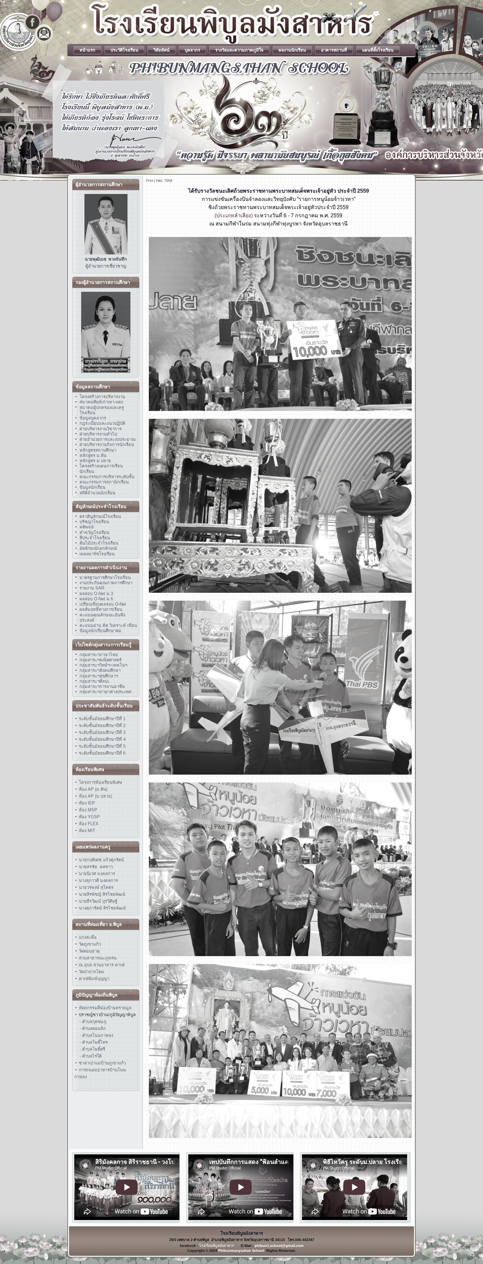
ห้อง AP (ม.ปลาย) (95, 796)
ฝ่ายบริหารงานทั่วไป (98, 434)
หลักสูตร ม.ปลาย (95, 460)
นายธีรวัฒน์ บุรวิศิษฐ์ (97, 901)
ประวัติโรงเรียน (124, 50)
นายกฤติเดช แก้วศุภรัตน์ (101, 859)
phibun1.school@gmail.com (279, 1246)
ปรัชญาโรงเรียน (94, 521)
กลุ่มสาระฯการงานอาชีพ (102, 686)
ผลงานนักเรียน (292, 50)
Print (149, 180)
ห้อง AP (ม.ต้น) (92, 789)
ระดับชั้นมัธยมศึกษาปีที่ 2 (102, 725)
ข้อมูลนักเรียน (92, 487)
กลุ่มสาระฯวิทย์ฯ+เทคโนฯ (103, 665)
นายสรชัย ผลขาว (96, 866)
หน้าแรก (87, 50)
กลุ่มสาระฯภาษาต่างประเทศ (105, 691)
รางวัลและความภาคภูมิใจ (239, 50)
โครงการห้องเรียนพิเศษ (100, 782)
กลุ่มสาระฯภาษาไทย (99, 654)
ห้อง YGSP (89, 816)
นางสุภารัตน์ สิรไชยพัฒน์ (102, 908)
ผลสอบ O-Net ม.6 (96, 598)
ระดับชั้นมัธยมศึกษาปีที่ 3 (102, 732)
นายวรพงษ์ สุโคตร (95, 887)
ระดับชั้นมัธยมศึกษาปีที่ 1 (102, 718)
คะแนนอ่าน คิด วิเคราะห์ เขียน (108, 625)
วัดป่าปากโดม (91, 971)
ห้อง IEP (86, 803)
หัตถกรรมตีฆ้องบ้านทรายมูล (105, 1007)
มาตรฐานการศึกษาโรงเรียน (105, 577)
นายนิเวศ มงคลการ (96, 873)
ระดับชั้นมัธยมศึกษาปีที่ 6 (102, 753)
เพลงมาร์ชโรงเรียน (97, 553)
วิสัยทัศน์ (161, 50)
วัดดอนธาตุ (89, 951)
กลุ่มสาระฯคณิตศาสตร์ (101, 659)
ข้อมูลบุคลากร (93, 418)
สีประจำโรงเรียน (95, 537)
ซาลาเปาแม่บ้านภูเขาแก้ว (102, 1062)
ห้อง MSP (87, 809)
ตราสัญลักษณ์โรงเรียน (100, 516)
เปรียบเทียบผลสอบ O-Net (103, 604)
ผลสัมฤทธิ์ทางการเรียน (101, 609)
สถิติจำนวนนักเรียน (97, 492)
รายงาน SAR (92, 588)
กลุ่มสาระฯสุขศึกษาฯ (99, 676)
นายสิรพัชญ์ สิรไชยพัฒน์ (101, 894)
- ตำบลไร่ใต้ (91, 1056)
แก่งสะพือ (88, 937)
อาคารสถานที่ (334, 50)
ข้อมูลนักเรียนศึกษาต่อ (100, 630)
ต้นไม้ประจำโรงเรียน (99, 543)
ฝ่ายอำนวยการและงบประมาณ (108, 439)
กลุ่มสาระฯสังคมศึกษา (100, 670)
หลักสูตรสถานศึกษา (98, 450)
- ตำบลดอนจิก (93, 1028)
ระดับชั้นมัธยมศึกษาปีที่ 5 (102, 746)
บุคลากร (192, 50)
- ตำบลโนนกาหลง (96, 1035)
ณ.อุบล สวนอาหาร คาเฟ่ (102, 964)
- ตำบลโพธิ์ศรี (92, 1049)
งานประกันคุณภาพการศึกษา (106, 582)
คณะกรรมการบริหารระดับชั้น (107, 476)
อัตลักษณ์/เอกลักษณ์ (98, 548)
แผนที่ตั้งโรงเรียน (378, 50)
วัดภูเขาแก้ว (90, 944)
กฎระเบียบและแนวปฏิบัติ (102, 423)
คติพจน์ (87, 527)
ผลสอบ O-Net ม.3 (96, 593)
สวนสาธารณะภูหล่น (98, 957)
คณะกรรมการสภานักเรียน (104, 482)
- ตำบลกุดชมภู (93, 1021)
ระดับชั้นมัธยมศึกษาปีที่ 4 (102, 739)
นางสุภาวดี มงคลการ (98, 880)
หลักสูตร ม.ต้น (93, 455)
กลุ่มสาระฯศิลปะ (95, 681)
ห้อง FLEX (88, 823)
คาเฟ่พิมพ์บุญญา (94, 978)
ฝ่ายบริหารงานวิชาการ (101, 428)
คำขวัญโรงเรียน (94, 532)
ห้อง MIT (86, 830)
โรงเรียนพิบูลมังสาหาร (216, 1246)
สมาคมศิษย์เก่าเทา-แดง (101, 401)
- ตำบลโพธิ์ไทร (94, 1042)
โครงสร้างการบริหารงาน (102, 396)
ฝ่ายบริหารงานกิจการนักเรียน (107, 444)
